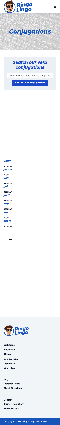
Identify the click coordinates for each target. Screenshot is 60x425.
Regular (8, 166)
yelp (7, 186)
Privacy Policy (11, 408)
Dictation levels (12, 383)
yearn (8, 169)
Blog (6, 379)
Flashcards (9, 349)
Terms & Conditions (14, 404)
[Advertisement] (30, 126)
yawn (8, 160)
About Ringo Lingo (13, 388)
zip (6, 212)
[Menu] (55, 6)
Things (7, 354)
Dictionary (9, 363)
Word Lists (9, 368)
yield (7, 195)
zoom (7, 220)
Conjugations (11, 359)
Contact (8, 399)
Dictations (9, 344)
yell (6, 178)
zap (6, 203)
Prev (11, 239)
